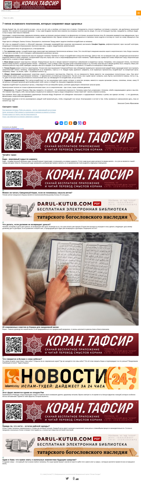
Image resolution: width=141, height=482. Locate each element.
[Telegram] (66, 123)
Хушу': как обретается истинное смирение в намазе (20, 117)
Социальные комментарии (13, 128)
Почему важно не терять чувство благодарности (19, 114)
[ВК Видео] (84, 123)
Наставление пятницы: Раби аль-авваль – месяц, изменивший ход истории (29, 110)
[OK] (70, 123)
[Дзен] (75, 123)
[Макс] (79, 123)
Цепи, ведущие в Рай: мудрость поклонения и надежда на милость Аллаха (29, 112)
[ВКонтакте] (61, 123)
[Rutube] (56, 123)
